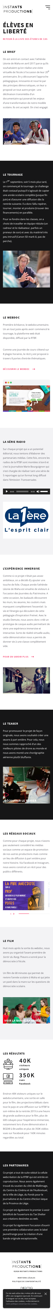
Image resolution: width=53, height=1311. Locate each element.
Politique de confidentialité (26, 1281)
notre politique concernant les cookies (21, 1304)
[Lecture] (6, 491)
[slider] (44, 491)
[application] (26, 491)
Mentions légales (26, 1278)
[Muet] (38, 491)
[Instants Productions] (17, 9)
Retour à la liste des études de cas (25, 39)
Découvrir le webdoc (16, 369)
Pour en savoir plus (16, 657)
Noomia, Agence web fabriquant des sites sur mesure (27, 1288)
